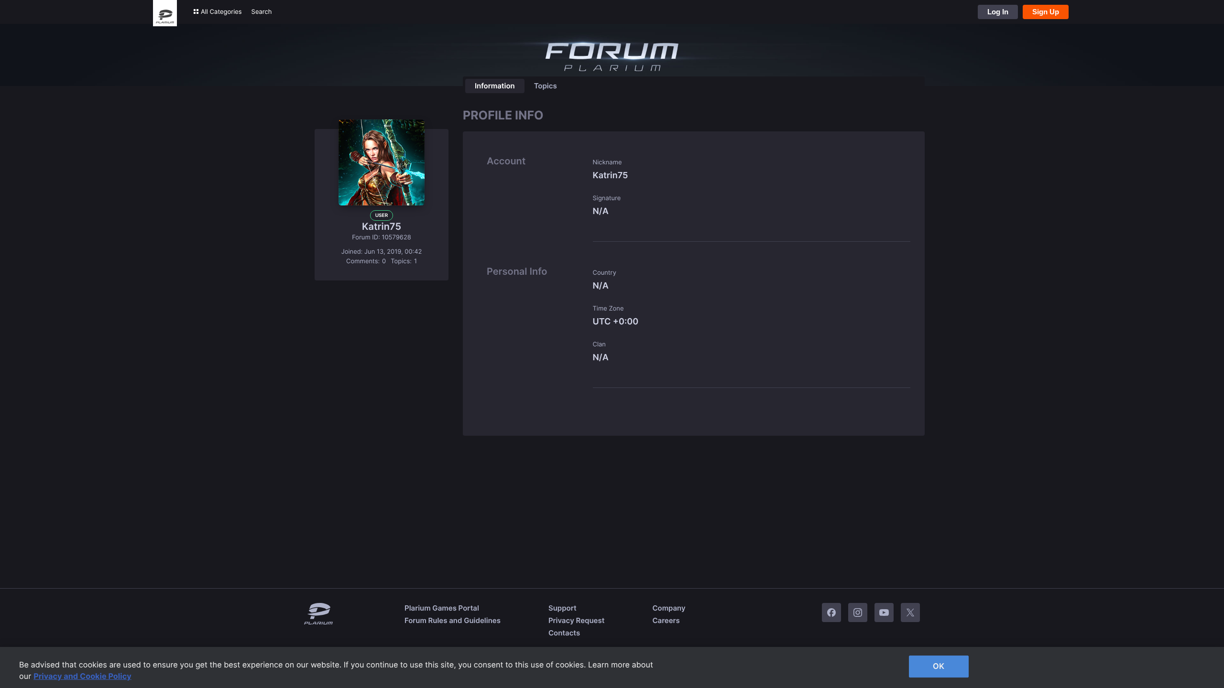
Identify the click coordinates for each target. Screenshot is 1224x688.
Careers (665, 620)
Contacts (564, 632)
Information (495, 85)
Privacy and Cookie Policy (82, 676)
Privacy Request (576, 620)
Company (668, 608)
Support (562, 608)
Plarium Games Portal (441, 608)
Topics (545, 85)
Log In (997, 12)
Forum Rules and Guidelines (452, 620)
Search (261, 12)
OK (938, 666)
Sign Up (1045, 12)
